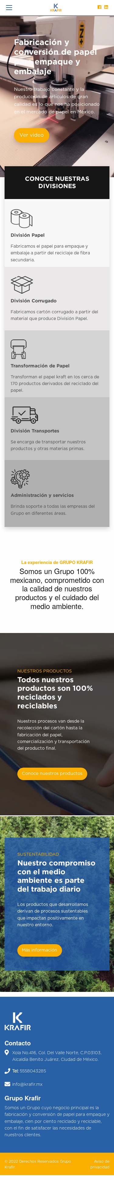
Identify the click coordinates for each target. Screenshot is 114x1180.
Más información (39, 950)
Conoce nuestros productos (52, 773)
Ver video (31, 135)
